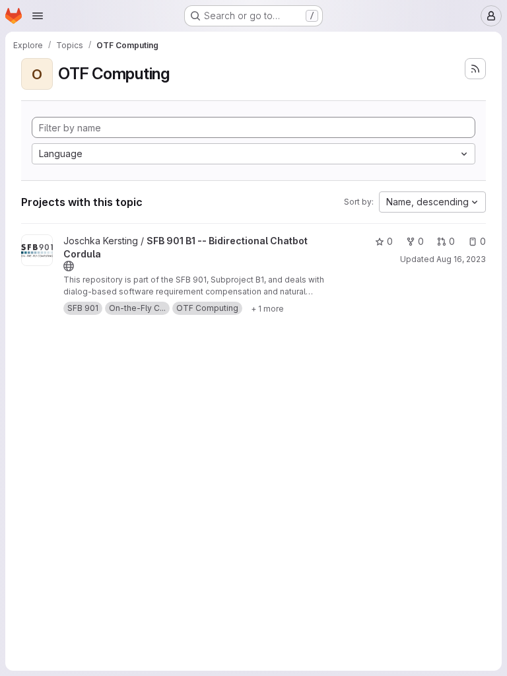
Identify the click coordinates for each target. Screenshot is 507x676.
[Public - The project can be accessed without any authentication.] (68, 266)
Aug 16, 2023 (461, 259)
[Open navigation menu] (37, 15)
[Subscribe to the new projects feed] (475, 68)
